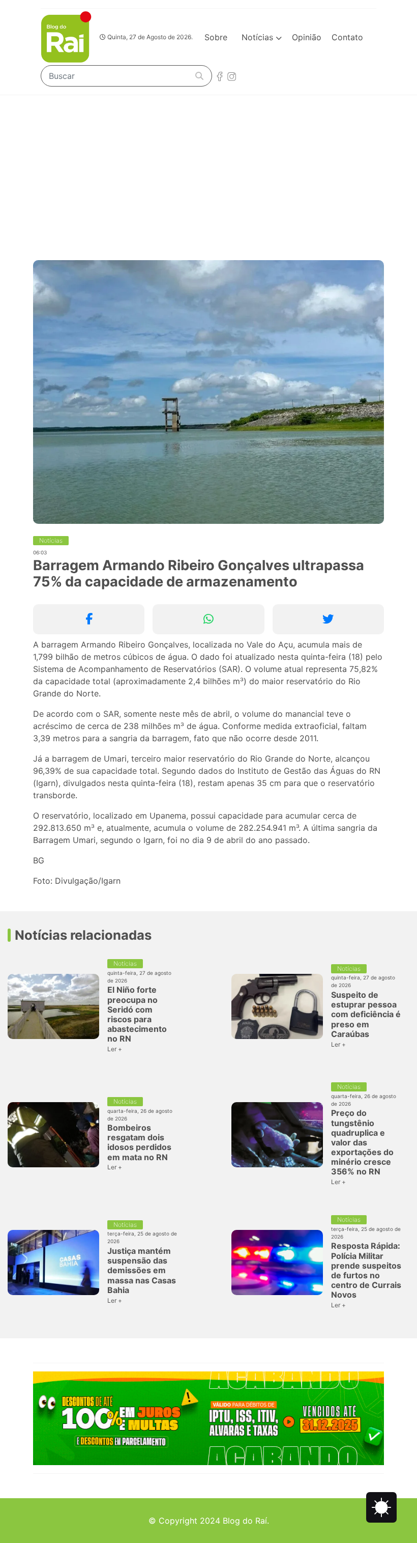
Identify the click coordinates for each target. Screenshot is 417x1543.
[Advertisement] (208, 171)
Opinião (306, 37)
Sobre (215, 37)
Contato (347, 37)
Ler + (114, 1049)
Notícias (259, 37)
